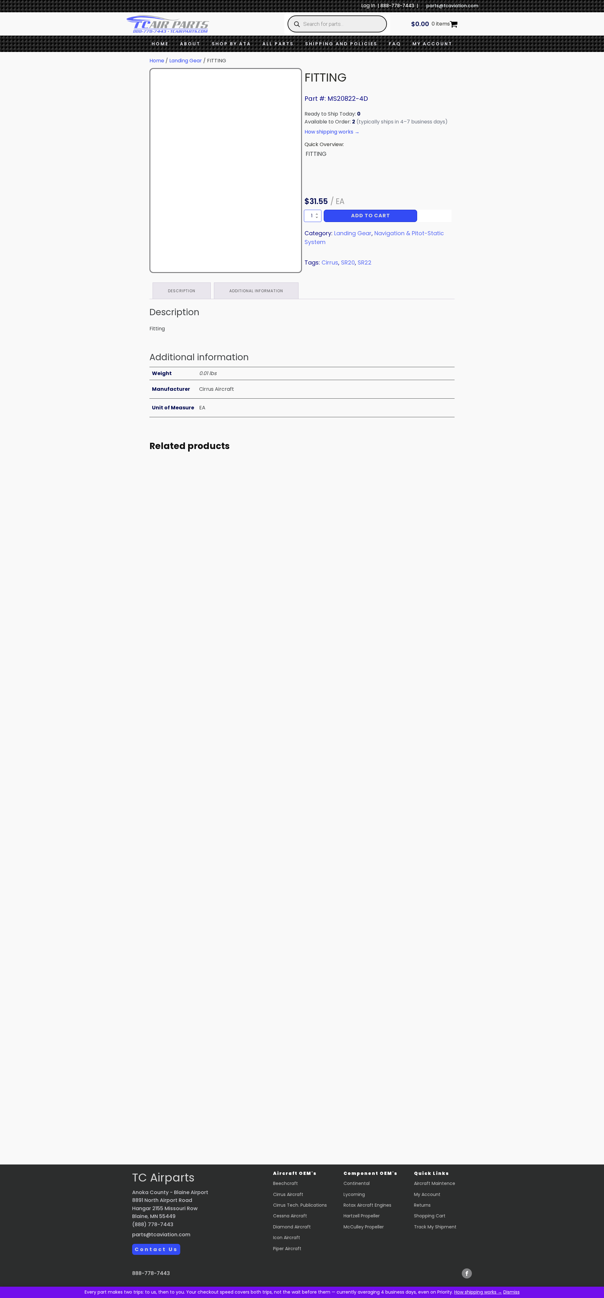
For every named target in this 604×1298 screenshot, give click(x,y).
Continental (357, 1183)
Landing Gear (185, 60)
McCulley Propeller (364, 1227)
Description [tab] (181, 290)
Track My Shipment (435, 1227)
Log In (368, 5)
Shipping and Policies (341, 44)
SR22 (365, 262)
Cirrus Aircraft (288, 1194)
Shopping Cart (429, 1216)
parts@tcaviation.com (452, 6)
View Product (207, 640)
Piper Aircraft (287, 1248)
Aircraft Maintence (434, 1183)
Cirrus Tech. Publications (300, 1205)
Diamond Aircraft (292, 1227)
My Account (432, 44)
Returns (422, 1205)
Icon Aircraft (286, 1237)
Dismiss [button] (511, 1292)
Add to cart (370, 215)
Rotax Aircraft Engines (367, 1205)
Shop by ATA (231, 44)
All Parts (278, 44)
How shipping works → (478, 1292)
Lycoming (354, 1194)
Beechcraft (285, 1183)
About (190, 44)
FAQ (395, 44)
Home (160, 44)
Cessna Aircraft (290, 1216)
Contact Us (156, 1249)
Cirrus (330, 262)
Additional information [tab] (256, 290)
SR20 (348, 262)
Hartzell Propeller (362, 1216)
